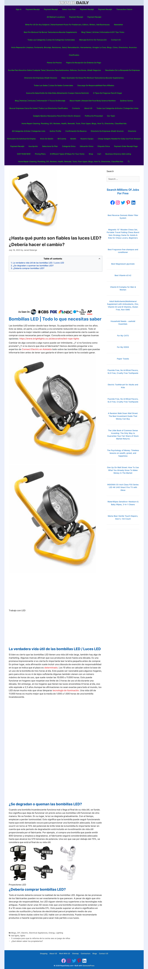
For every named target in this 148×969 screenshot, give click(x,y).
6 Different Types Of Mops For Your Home (67, 154)
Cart (99, 154)
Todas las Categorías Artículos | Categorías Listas (117, 108)
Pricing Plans (40, 154)
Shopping (43, 953)
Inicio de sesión (46, 139)
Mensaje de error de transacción (93, 40)
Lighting (59, 933)
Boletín (73, 139)
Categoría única (68, 146)
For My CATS (123, 336)
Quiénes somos (126, 101)
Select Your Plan (69, 9)
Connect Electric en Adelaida (37, 349)
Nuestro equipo (87, 139)
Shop (91, 154)
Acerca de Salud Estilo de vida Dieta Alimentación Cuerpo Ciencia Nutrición (57, 93)
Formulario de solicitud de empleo (21, 139)
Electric (24, 933)
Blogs (13, 933)
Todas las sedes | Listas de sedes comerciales (53, 85)
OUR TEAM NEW (24, 154)
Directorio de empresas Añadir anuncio (40, 78)
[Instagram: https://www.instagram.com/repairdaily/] (117, 202)
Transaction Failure (124, 9)
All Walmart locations (56, 17)
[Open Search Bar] (128, 161)
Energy (52, 933)
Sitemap (75, 953)
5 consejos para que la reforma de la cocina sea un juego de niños (40, 938)
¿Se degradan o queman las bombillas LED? (33, 265)
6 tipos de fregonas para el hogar (107, 93)
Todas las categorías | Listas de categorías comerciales (51, 40)
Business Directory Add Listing (118, 154)
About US (88, 108)
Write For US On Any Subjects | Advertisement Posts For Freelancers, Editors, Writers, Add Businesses (67, 24)
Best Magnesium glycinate (123, 264)
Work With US (64, 953)
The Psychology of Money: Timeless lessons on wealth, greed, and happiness (123, 453)
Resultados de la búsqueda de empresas (122, 70)
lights (22, 936)
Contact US (116, 40)
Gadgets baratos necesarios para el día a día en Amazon (57, 116)
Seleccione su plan (50, 146)
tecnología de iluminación (66, 690)
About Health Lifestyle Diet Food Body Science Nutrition (93, 101)
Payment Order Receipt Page (126, 146)
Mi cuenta (62, 139)
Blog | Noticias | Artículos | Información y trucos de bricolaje (40, 101)
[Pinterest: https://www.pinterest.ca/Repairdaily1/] (128, 202)
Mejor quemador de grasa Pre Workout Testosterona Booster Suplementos (92, 78)
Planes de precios (54, 63)
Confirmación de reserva (75, 131)
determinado (51, 667)
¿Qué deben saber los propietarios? (27, 941)
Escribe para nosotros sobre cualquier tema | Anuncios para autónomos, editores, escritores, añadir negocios (54, 70)
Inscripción (33, 146)
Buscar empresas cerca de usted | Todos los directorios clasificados (39, 108)
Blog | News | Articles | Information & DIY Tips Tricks (102, 32)
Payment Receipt (33, 9)
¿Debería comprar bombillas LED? (28, 268)
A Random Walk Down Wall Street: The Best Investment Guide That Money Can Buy (123, 416)
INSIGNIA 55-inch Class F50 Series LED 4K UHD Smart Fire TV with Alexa (123, 487)
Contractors (85, 953)
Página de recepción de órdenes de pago (83, 63)
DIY (18, 933)
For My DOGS (123, 347)
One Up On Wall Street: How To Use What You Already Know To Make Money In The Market (123, 470)
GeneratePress (88, 966)
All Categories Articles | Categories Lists (28, 131)
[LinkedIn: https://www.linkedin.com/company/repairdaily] (133, 202)
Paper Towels (123, 359)
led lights (15, 936)
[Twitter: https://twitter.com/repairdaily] (123, 202)
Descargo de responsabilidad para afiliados (95, 85)
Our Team (111, 116)
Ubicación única (86, 146)
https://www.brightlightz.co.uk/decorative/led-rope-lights (49, 338)
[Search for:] (123, 179)
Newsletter (118, 24)
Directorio (132, 131)
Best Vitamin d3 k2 (123, 275)
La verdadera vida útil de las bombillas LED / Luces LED (38, 263)
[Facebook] (112, 202)
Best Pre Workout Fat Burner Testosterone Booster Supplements (50, 32)
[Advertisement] (55, 290)
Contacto (76, 108)
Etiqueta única (104, 146)
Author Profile (55, 131)
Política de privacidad (94, 116)
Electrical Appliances (38, 933)
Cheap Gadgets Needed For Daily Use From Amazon (119, 139)
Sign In (18, 9)
